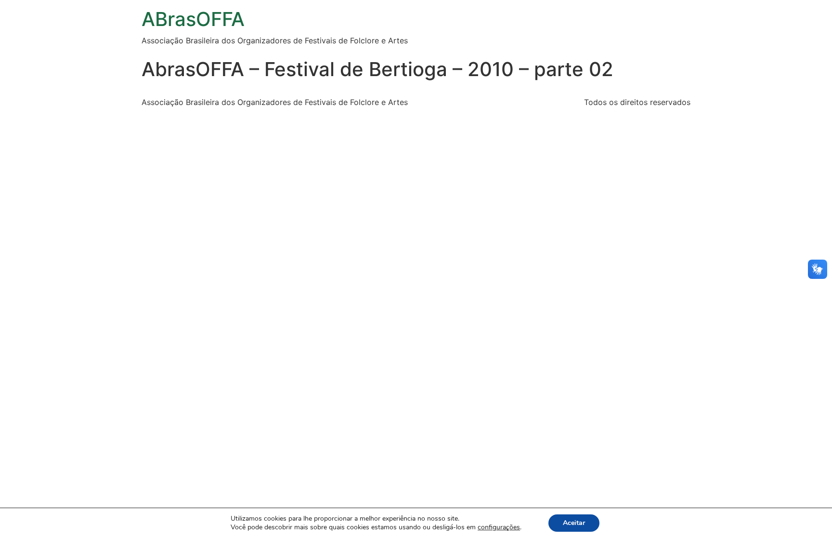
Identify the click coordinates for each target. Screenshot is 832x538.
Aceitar (574, 522)
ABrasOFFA (193, 19)
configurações (499, 527)
